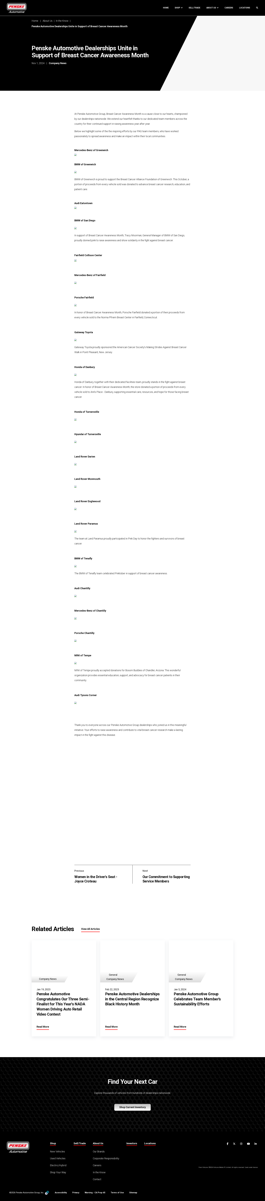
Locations (244, 8)
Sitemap (133, 1192)
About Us (211, 8)
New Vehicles (57, 1151)
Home (166, 8)
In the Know (62, 20)
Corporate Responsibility (106, 1158)
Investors (131, 1143)
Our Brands (99, 1151)
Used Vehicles (57, 1158)
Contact (97, 1179)
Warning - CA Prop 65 (95, 1192)
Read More (43, 1026)
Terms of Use (117, 1192)
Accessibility (61, 1192)
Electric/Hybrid (58, 1165)
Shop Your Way (58, 1172)
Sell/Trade (194, 8)
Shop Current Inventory (132, 1107)
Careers (229, 8)
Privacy (75, 1192)
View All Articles (90, 928)
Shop (178, 8)
